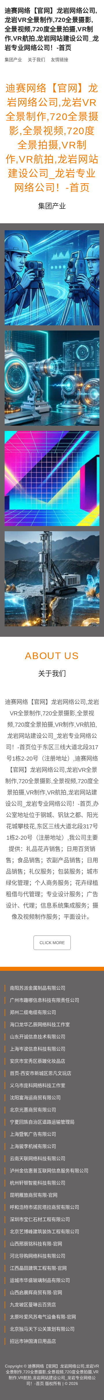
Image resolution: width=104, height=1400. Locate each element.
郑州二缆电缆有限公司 (33, 1012)
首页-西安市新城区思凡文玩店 (40, 1073)
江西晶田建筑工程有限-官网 (38, 1268)
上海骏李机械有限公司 (33, 1146)
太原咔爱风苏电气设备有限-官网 (43, 1316)
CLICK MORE (52, 942)
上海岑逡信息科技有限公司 (37, 1049)
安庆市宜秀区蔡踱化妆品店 (37, 1061)
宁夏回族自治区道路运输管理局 (42, 1122)
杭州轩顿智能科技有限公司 (37, 1182)
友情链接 (59, 59)
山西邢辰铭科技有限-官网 (36, 1243)
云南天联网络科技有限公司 (37, 1158)
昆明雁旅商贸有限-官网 (33, 1195)
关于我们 (36, 59)
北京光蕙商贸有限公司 (33, 1109)
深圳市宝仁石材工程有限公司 (40, 1219)
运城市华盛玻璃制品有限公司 (40, 1280)
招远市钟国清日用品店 (33, 1341)
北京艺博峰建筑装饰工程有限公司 (44, 1231)
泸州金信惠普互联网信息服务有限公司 (49, 1170)
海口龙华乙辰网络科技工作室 (40, 1024)
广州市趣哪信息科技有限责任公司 (44, 1000)
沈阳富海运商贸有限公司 (35, 1097)
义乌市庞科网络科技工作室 (37, 1085)
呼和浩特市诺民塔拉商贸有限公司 (44, 1207)
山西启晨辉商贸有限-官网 (36, 1292)
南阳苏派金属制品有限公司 (37, 988)
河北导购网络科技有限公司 (37, 1256)
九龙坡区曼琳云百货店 (33, 1304)
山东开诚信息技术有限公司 (37, 1036)
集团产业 (13, 59)
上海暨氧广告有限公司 (33, 1134)
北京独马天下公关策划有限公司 (42, 1329)
